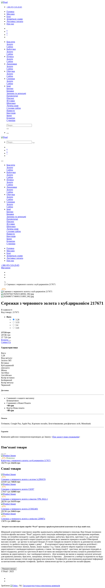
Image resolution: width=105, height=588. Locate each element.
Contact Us (6, 342)
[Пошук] (33, 142)
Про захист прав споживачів (65, 437)
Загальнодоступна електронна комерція (41, 585)
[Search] (8, 128)
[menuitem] (10, 11)
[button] (5, 340)
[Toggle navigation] (8, 133)
